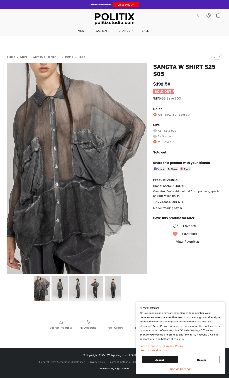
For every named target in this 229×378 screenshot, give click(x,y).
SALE (146, 30)
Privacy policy (96, 362)
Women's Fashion (45, 56)
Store (24, 56)
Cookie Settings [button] (180, 369)
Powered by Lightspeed (114, 368)
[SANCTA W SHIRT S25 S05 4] (113, 288)
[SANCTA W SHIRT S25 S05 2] (77, 288)
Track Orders (114, 327)
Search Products (61, 327)
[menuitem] (214, 56)
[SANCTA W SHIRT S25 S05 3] (95, 288)
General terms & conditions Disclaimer (62, 362)
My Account (87, 327)
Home (11, 56)
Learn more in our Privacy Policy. (162, 346)
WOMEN (102, 30)
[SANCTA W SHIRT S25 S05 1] (60, 288)
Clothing (67, 56)
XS (167, 130)
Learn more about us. (154, 350)
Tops (81, 56)
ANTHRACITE (174, 114)
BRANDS (124, 30)
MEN (81, 30)
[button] (126, 4)
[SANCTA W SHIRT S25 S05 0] (42, 288)
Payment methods (119, 362)
